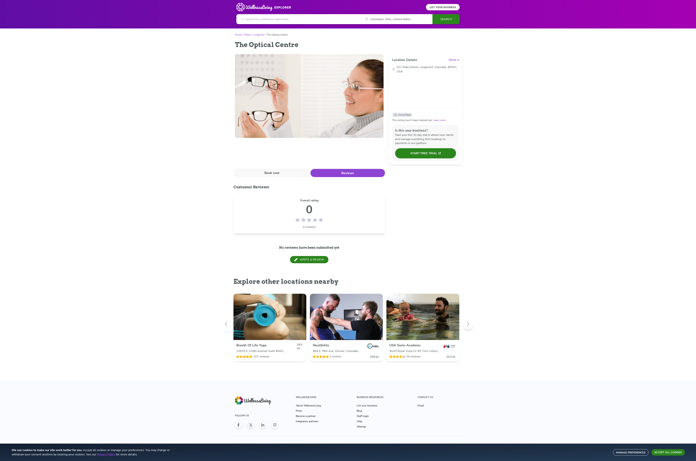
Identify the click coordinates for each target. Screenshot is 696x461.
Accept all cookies (668, 452)
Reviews (347, 173)
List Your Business (443, 7)
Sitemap (361, 426)
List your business (367, 405)
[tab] (271, 173)
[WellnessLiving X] (250, 425)
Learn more (439, 120)
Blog (359, 411)
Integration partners (307, 421)
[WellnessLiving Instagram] (274, 425)
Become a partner (306, 416)
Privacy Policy (106, 454)
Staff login (363, 416)
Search (446, 19)
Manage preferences (630, 452)
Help (359, 421)
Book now (271, 173)
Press (299, 411)
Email (421, 405)
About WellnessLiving (308, 405)
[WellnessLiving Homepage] (256, 400)
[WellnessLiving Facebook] (238, 425)
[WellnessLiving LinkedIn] (262, 425)
